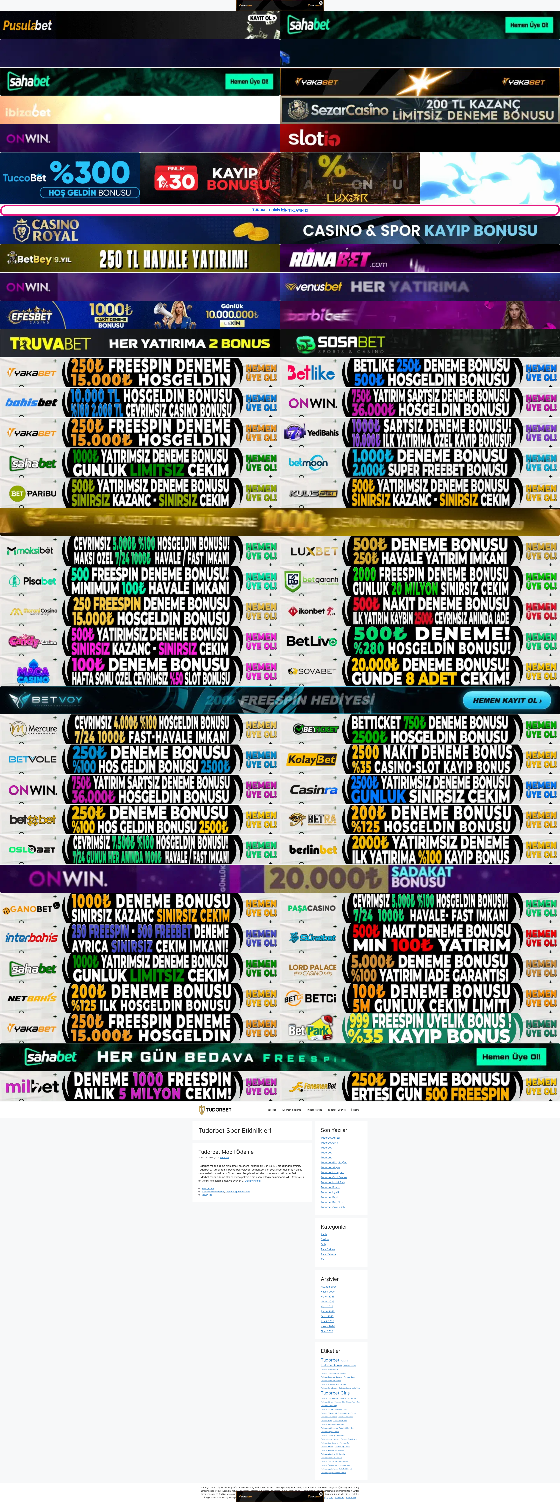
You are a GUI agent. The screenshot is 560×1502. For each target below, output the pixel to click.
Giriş (323, 1244)
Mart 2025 (327, 1306)
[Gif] (280, 522)
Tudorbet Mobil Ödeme (226, 1152)
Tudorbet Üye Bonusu (329, 1465)
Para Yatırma (328, 1254)
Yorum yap (207, 1195)
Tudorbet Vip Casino (342, 1447)
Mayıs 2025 (327, 1296)
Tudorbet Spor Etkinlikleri (237, 1191)
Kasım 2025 (328, 1291)
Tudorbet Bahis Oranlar (329, 1370)
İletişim (355, 1109)
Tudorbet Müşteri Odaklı (330, 1432)
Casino (325, 1239)
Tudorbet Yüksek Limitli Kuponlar (333, 1454)
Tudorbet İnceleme (291, 1109)
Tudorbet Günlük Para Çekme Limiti (334, 1409)
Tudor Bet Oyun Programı (330, 1439)
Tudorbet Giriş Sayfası (334, 1162)
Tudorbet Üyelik (330, 1192)
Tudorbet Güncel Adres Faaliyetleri (347, 1402)
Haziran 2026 (329, 1286)
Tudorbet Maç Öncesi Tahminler (332, 1424)
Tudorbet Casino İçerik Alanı (349, 1388)
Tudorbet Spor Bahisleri (329, 1443)
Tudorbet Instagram (332, 1172)
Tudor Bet (344, 1361)
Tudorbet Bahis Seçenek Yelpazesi (333, 1373)
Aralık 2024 (327, 1321)
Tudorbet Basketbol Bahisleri (331, 1377)
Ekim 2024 (327, 1331)
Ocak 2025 (327, 1316)
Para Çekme (208, 1188)
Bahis (324, 1234)
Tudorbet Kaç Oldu (332, 1202)
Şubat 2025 (328, 1311)
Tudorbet (271, 1109)
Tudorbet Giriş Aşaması (329, 1398)
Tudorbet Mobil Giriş (333, 1182)
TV (322, 1259)
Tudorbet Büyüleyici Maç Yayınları (333, 1384)
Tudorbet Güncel (327, 1402)
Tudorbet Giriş (314, 1109)
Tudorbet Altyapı (330, 1167)
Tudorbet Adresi (330, 1137)
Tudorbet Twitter (327, 1447)
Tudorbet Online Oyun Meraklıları (333, 1435)
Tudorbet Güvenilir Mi (333, 1207)
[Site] (140, 372)
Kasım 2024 (328, 1326)
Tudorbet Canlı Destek (334, 1177)
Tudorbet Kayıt (329, 1197)
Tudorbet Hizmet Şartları (347, 1413)
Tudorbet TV (344, 1443)
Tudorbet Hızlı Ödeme (329, 1417)
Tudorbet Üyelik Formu (329, 1469)
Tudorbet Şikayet (336, 1109)
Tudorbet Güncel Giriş (329, 1406)
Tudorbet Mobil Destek (329, 1428)
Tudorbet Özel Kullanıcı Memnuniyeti (334, 1461)
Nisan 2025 (327, 1301)
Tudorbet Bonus (330, 1187)
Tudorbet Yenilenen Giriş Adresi (332, 1450)
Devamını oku (253, 1180)
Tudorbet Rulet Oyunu (349, 1439)
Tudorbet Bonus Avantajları (331, 1381)
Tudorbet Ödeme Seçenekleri (331, 1458)
